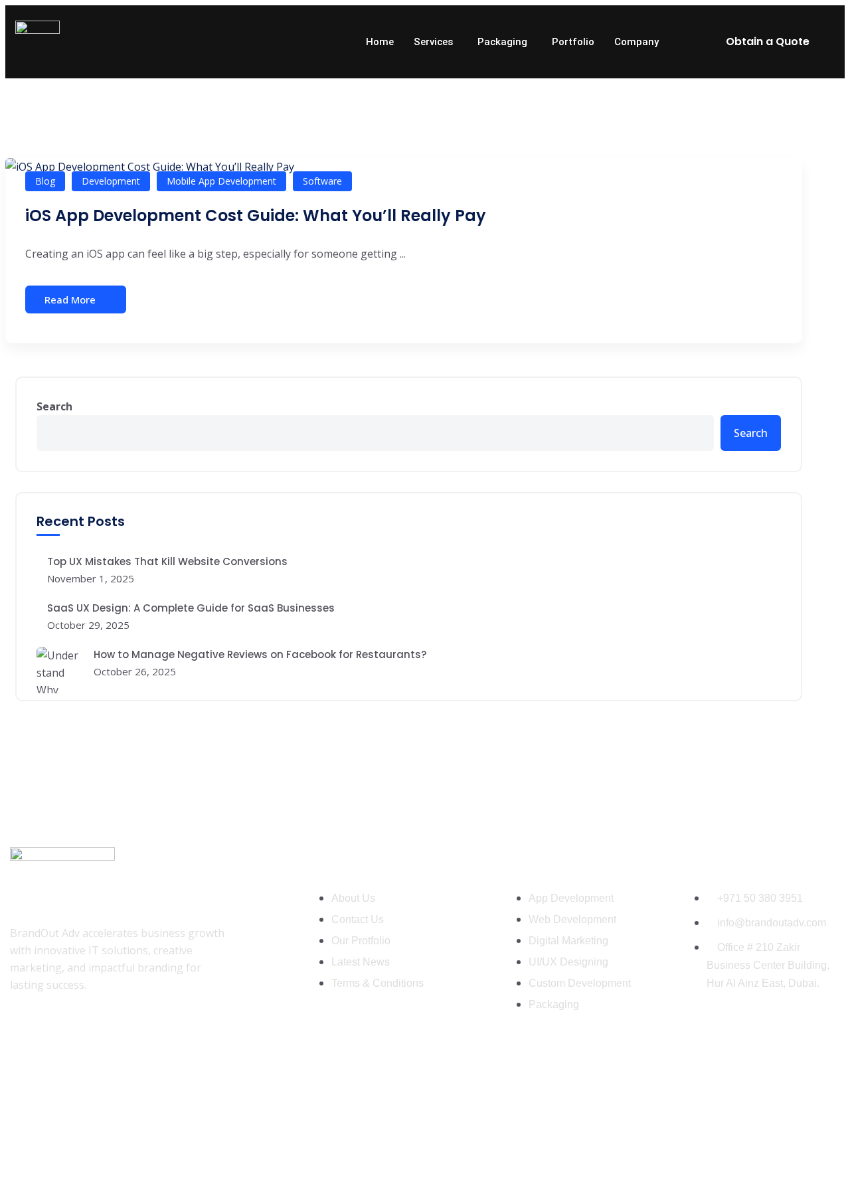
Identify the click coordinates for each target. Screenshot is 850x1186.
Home (380, 42)
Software (322, 181)
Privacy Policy (694, 1154)
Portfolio (573, 42)
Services (433, 42)
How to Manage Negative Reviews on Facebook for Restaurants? (260, 654)
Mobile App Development (221, 181)
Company (636, 42)
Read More (70, 299)
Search (54, 406)
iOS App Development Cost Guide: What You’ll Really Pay (255, 215)
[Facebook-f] (26, 1034)
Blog (45, 181)
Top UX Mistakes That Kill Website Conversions (167, 561)
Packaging (502, 42)
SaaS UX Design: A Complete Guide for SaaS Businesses (191, 608)
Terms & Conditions (793, 1154)
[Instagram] (69, 1034)
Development (111, 181)
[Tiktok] (111, 1034)
